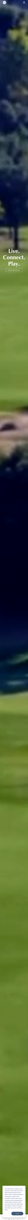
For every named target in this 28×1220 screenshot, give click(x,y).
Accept (17, 1213)
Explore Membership (14, 270)
